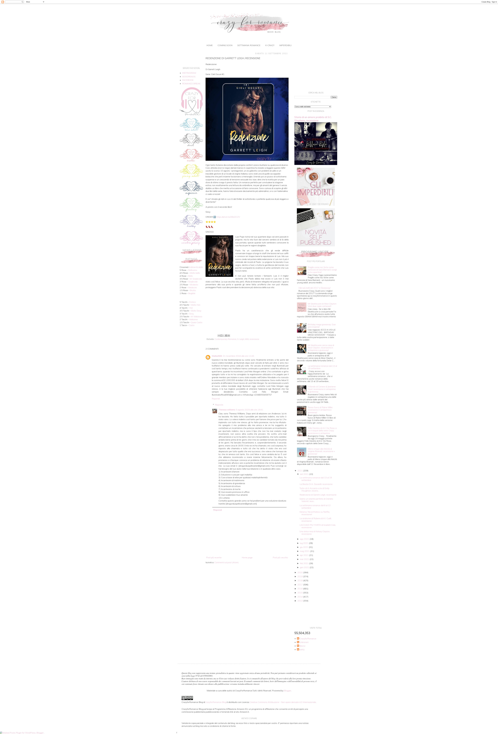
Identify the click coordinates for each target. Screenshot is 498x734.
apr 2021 (304, 555)
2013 (300, 600)
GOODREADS (188, 76)
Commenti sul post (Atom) (226, 562)
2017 (300, 584)
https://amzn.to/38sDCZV (228, 217)
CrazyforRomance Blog (215, 702)
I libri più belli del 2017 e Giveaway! (314, 288)
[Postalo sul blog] (221, 335)
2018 (300, 580)
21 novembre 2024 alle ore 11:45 (238, 356)
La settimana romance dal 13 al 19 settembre (322, 367)
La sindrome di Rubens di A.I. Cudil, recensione (315, 519)
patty (302, 649)
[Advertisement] (247, 312)
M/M (247, 339)
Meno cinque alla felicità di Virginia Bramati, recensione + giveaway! (321, 451)
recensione (254, 339)
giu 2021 (304, 547)
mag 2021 (305, 551)
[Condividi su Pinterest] (228, 335)
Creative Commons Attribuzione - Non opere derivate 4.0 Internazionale (283, 702)
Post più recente (214, 557)
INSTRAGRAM (189, 73)
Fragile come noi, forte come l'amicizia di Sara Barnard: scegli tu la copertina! (322, 269)
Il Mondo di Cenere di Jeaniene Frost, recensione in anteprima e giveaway (322, 389)
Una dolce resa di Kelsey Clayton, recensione (315, 532)
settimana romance (248, 45)
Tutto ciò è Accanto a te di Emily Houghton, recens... (314, 489)
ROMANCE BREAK (191, 83)
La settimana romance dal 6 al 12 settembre (315, 506)
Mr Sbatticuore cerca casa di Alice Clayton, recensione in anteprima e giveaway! (321, 347)
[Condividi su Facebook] (226, 335)
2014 (300, 596)
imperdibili (285, 45)
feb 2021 (304, 563)
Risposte (219, 404)
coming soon (225, 45)
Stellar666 (217, 356)
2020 (300, 572)
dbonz (302, 646)
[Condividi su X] (224, 335)
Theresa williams (227, 409)
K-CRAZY (269, 45)
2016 (300, 588)
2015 (300, 592)
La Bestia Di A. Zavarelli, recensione (316, 484)
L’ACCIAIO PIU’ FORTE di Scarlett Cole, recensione (318, 526)
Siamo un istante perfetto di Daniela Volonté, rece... (316, 499)
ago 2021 (305, 539)
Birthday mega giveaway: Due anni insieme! (322, 325)
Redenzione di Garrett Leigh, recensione (318, 494)
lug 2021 (304, 543)
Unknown (304, 642)
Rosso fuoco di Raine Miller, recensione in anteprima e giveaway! (320, 409)
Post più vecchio (280, 557)
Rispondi (216, 398)
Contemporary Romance (225, 339)
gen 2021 (305, 567)
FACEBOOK (187, 80)
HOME (209, 45)
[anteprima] (316, 205)
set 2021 (304, 474)
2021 (300, 470)
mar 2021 (305, 559)
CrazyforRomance (308, 638)
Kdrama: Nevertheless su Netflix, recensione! (315, 513)
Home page (247, 557)
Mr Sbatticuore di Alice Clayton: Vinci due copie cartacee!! (322, 304)
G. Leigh (240, 339)
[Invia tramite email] (219, 335)
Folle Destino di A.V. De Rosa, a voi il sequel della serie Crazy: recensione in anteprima (322, 430)
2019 (300, 576)
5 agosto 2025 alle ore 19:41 (249, 409)
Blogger (287, 690)
